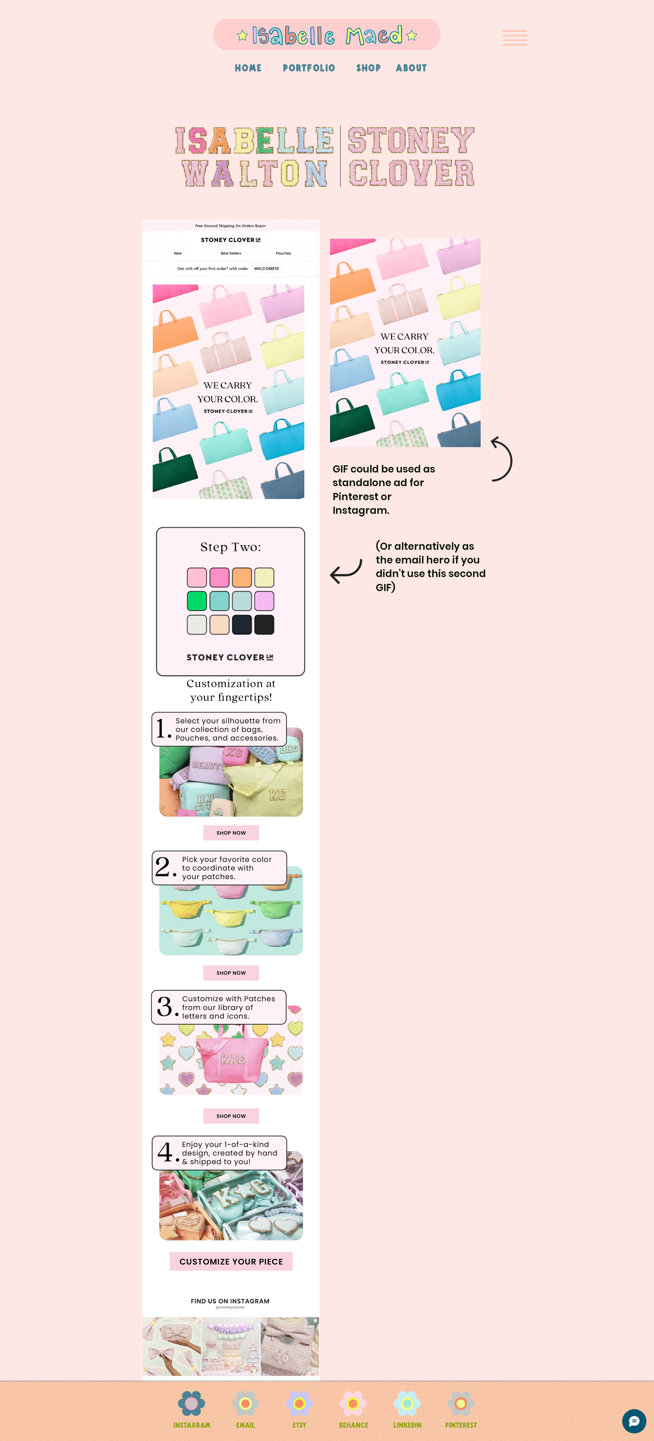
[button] (515, 37)
